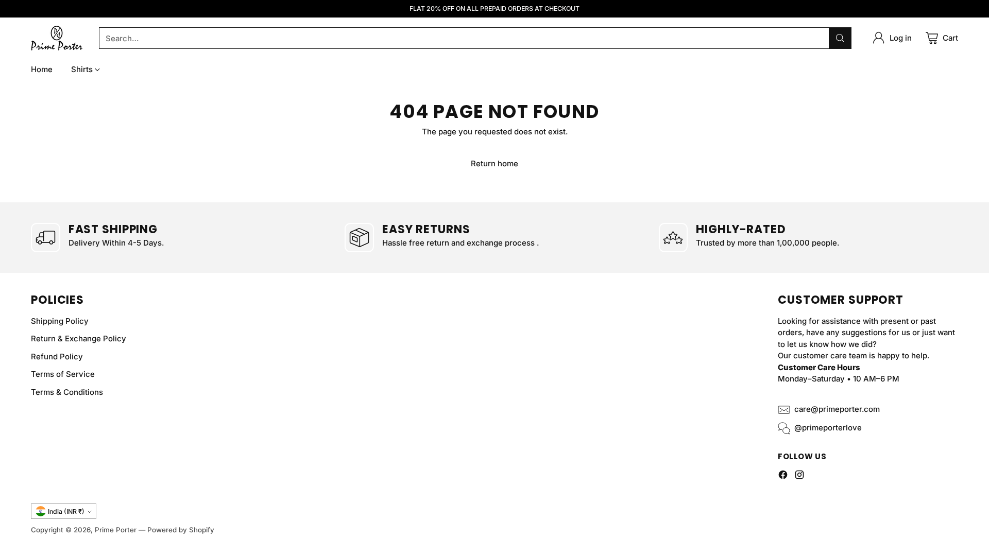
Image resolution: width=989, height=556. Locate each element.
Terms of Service (63, 374)
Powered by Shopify (180, 530)
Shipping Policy (60, 321)
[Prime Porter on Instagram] (799, 476)
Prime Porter (116, 530)
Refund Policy (57, 356)
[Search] (840, 38)
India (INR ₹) (66, 511)
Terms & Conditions (67, 392)
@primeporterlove (828, 427)
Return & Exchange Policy (78, 338)
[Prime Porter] (56, 38)
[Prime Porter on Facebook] (783, 476)
